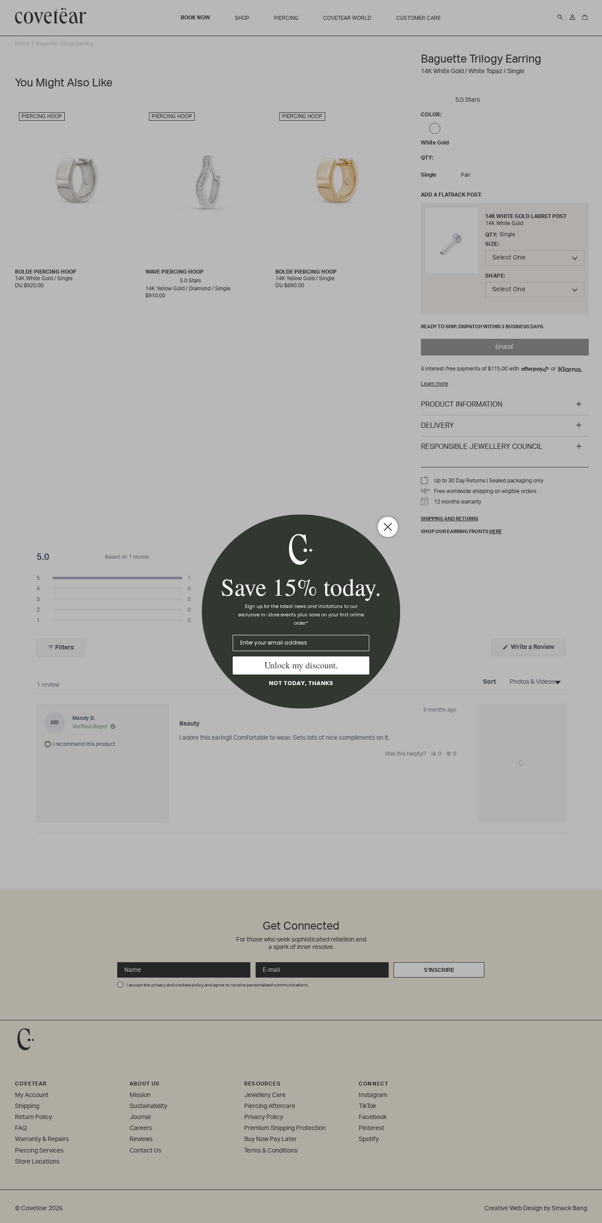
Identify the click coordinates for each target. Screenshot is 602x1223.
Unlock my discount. (301, 665)
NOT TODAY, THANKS (301, 683)
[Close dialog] (388, 527)
